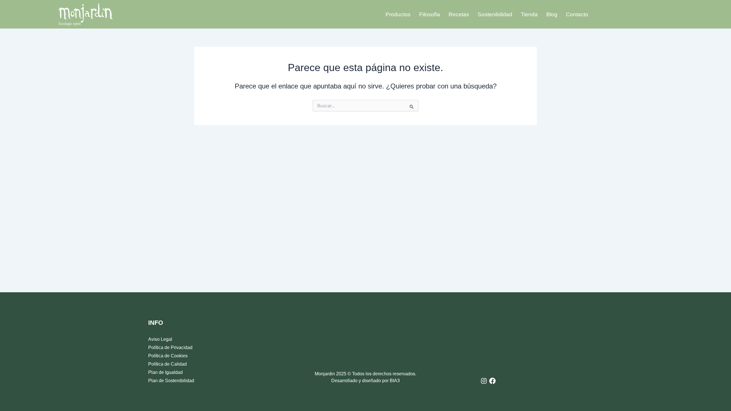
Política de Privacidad (170, 347)
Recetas (459, 14)
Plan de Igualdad (165, 372)
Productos (398, 14)
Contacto (577, 14)
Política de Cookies (168, 355)
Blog (551, 14)
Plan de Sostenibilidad (171, 380)
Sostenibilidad (495, 14)
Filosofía (429, 14)
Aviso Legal (160, 339)
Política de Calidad (167, 364)
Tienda (529, 14)
